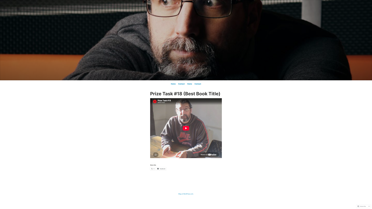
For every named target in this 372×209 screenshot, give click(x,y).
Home (173, 84)
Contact (181, 84)
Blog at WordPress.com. (186, 194)
